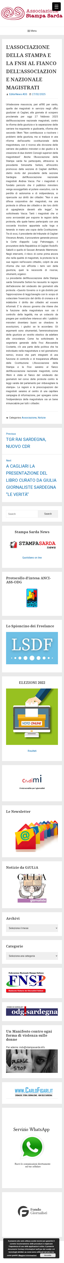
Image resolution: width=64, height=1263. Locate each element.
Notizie (42, 417)
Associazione (29, 417)
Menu (33, 30)
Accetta (47, 1255)
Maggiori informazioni (27, 1255)
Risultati (32, 750)
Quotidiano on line (32, 557)
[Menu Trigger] (56, 6)
